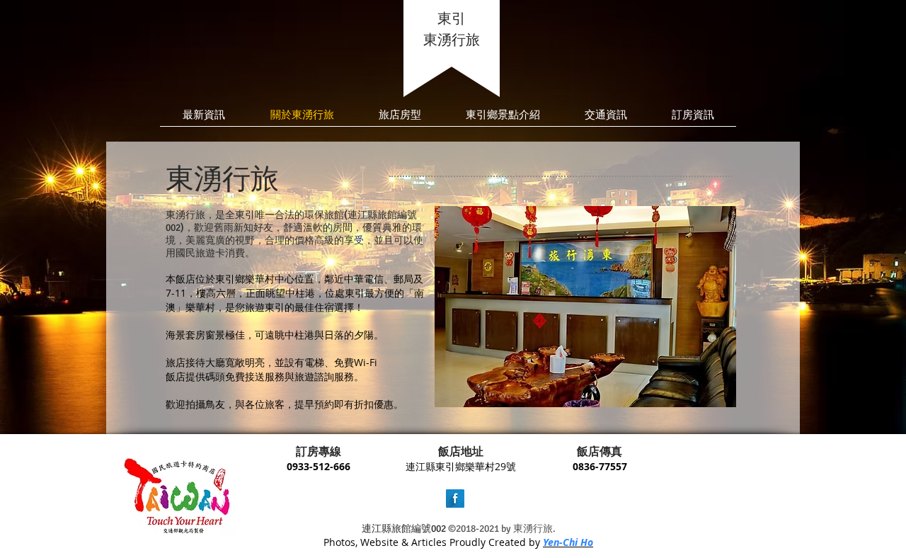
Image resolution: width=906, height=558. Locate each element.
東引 (451, 19)
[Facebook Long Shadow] (455, 498)
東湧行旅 (451, 40)
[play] (715, 386)
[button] (585, 306)
